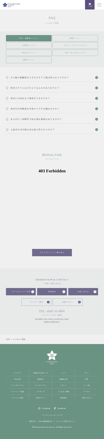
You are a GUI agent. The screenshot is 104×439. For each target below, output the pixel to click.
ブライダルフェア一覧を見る (52, 252)
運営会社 (32, 421)
